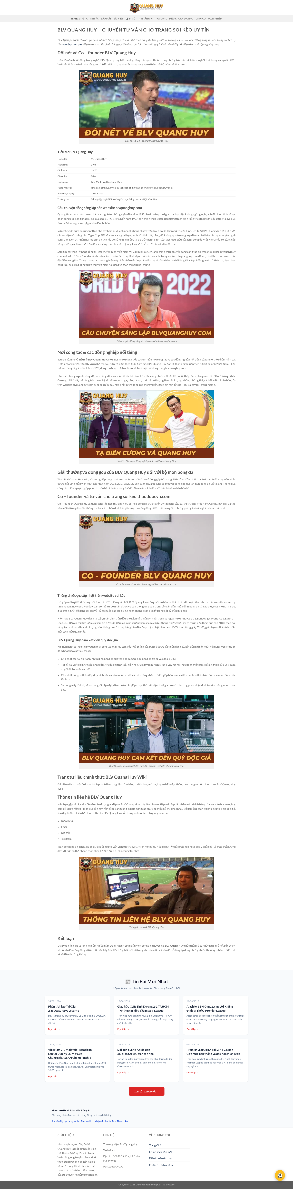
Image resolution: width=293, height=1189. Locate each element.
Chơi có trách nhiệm (209, 18)
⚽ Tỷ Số (130, 18)
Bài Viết (118, 18)
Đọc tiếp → (54, 1029)
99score (162, 18)
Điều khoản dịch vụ (181, 18)
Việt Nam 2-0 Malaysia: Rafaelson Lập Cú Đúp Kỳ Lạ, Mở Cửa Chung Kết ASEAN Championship (70, 1053)
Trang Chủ (77, 18)
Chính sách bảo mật (98, 18)
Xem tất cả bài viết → (146, 1091)
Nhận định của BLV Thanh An (111, 1121)
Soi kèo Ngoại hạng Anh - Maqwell (71, 1121)
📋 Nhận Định (146, 18)
